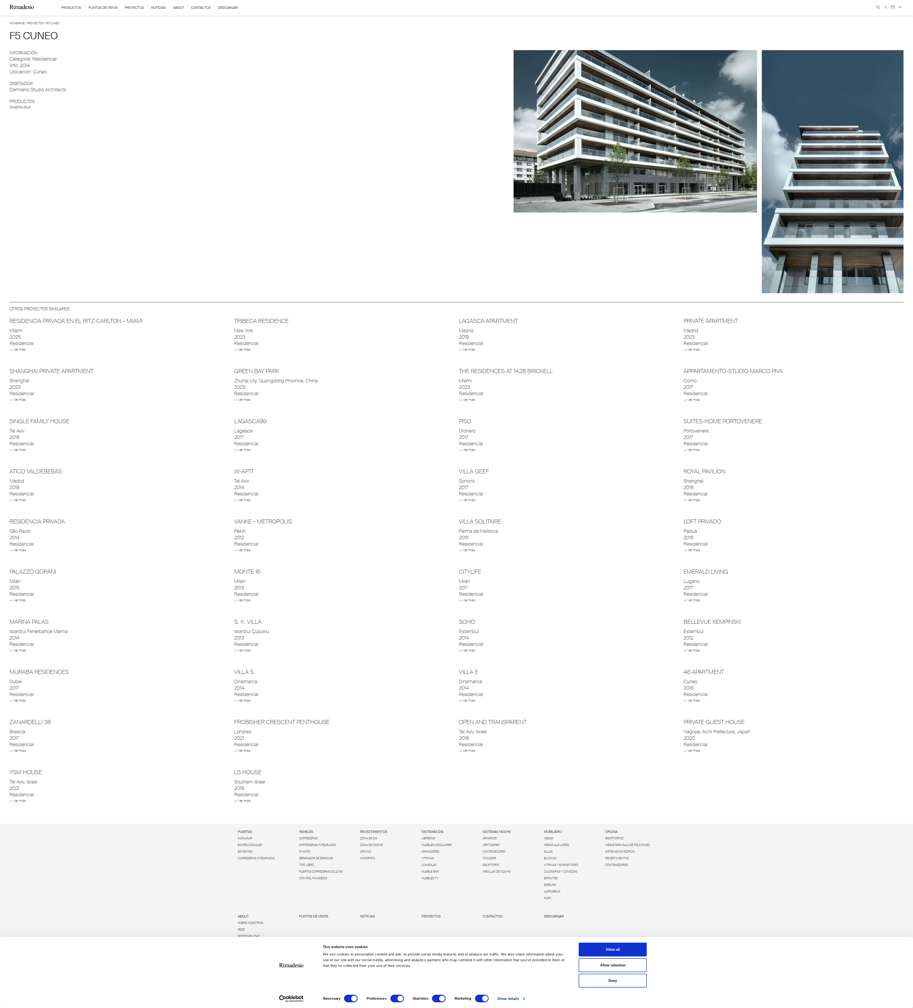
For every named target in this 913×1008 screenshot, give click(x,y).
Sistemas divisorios (619, 852)
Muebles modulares (437, 845)
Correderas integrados (256, 858)
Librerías (428, 838)
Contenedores (494, 852)
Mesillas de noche (496, 872)
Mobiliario (553, 832)
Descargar (228, 7)
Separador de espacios (316, 858)
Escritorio (491, 865)
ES (893, 7)
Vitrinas (428, 858)
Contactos (201, 7)
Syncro (305, 852)
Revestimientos (373, 832)
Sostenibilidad (249, 936)
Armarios (490, 838)
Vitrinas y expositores (561, 865)
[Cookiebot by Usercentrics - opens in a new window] (291, 998)
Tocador (489, 858)
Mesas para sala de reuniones (627, 845)
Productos (71, 7)
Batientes (245, 852)
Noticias (158, 7)
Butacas (550, 858)
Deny (612, 981)
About (178, 7)
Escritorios (614, 838)
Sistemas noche (497, 832)
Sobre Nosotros (250, 923)
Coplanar (245, 838)
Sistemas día (432, 832)
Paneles (306, 832)
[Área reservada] (886, 7)
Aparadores (430, 852)
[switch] (397, 998)
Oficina (365, 852)
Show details (508, 999)
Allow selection (613, 965)
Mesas (548, 838)
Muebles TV (430, 878)
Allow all (613, 949)
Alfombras (552, 891)
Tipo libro (306, 865)
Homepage (17, 23)
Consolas (429, 865)
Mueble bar (430, 872)
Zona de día (368, 838)
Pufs (547, 898)
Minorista (367, 858)
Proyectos (134, 7)
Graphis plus (20, 107)
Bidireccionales (250, 845)
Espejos (550, 885)
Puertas (245, 832)
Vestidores (491, 845)
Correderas (308, 838)
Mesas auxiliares (556, 845)
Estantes (551, 878)
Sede (241, 929)
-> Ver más (18, 349)
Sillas (548, 852)
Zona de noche (371, 845)
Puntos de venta (103, 7)
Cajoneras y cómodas (560, 872)
